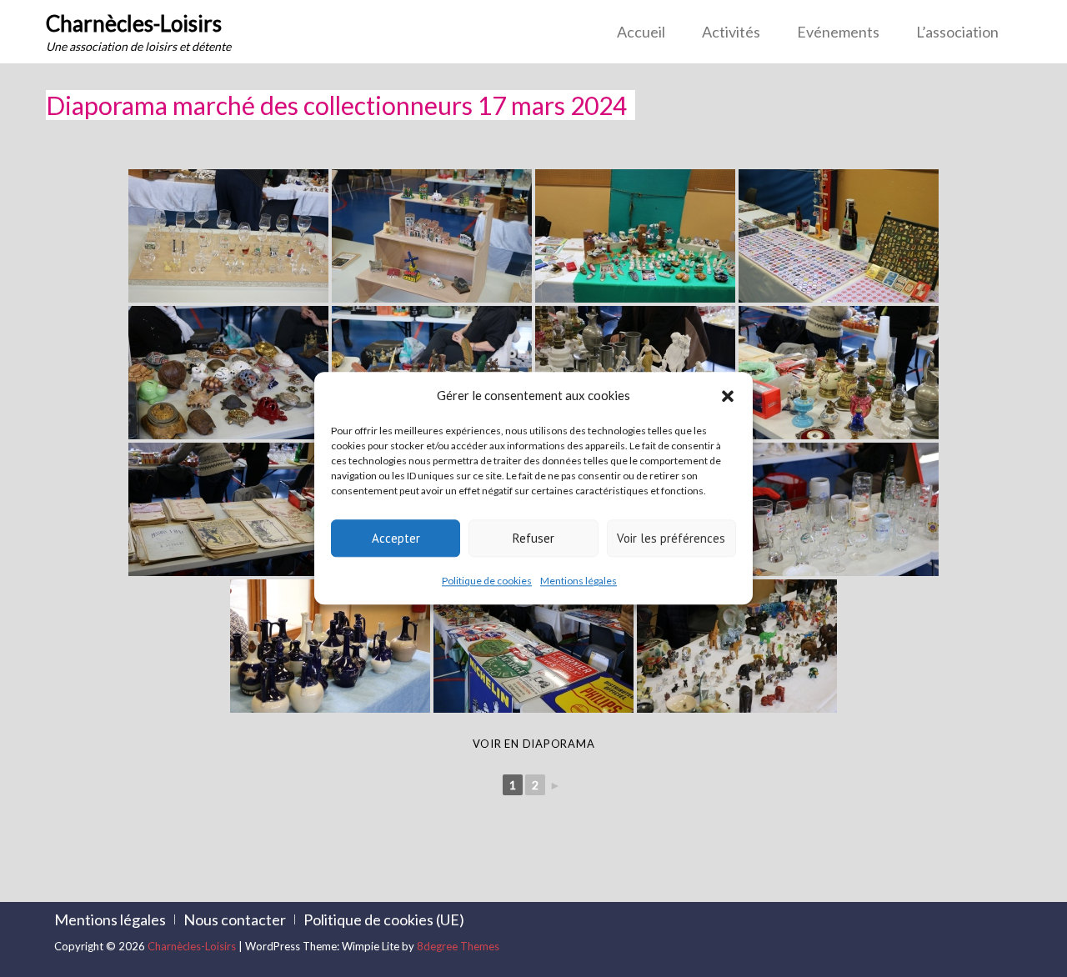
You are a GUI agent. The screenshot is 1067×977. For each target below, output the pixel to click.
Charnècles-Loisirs (134, 23)
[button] (727, 396)
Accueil (641, 32)
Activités (731, 32)
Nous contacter (234, 919)
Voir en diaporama (534, 743)
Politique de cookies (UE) (383, 919)
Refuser (533, 538)
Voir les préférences (671, 538)
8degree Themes (458, 946)
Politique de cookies (487, 580)
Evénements (838, 32)
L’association (957, 32)
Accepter (396, 538)
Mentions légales (578, 580)
